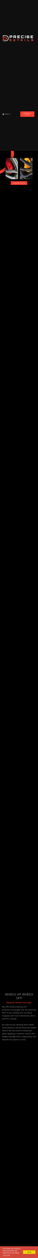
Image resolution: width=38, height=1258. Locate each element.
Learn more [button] (6, 1255)
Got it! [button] (29, 1252)
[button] (6, 114)
